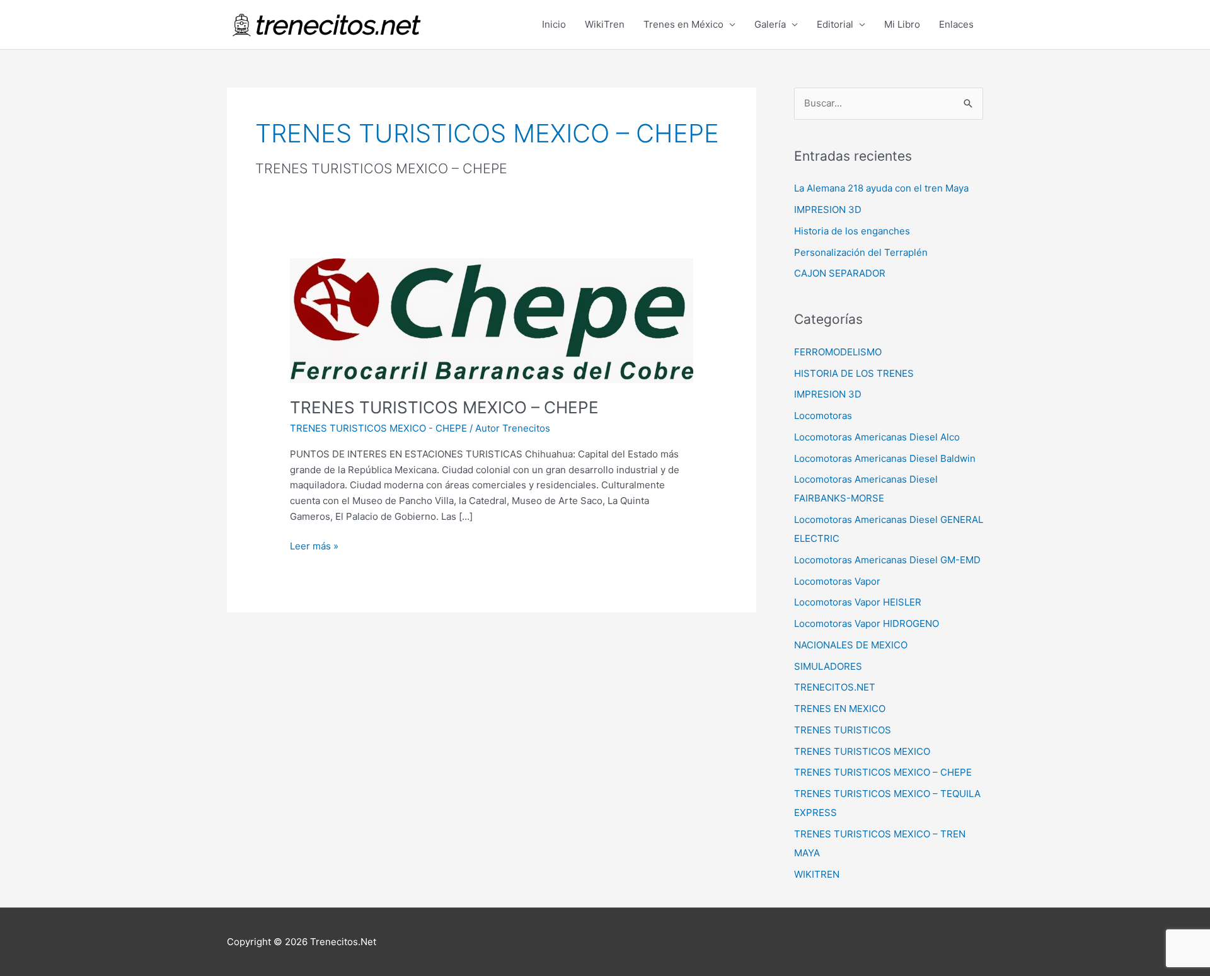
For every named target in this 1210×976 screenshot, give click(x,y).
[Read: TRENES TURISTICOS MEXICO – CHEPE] (491, 320)
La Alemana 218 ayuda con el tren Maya (881, 188)
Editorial (835, 24)
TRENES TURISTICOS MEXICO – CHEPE (444, 407)
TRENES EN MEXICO (839, 709)
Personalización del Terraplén (861, 252)
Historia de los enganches (852, 231)
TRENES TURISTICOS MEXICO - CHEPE (378, 428)
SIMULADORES (828, 666)
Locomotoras (823, 416)
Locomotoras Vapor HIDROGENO (866, 623)
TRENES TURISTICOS (842, 730)
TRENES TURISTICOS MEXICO (862, 751)
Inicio (554, 24)
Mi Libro (902, 24)
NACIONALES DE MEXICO (851, 645)
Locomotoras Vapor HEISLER (857, 602)
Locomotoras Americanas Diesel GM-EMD (887, 560)
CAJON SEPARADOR (839, 273)
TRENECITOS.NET (834, 687)
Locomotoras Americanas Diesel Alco (877, 437)
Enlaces (956, 24)
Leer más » (314, 545)
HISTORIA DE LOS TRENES (854, 373)
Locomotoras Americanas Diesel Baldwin (885, 458)
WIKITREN (816, 874)
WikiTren (605, 24)
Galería (770, 24)
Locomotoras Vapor (837, 581)
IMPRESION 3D (827, 209)
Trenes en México (683, 24)
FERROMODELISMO (838, 352)
